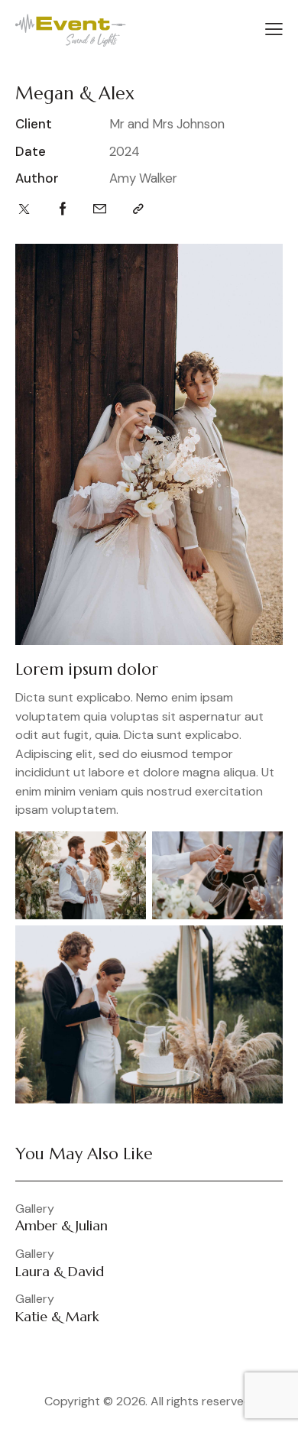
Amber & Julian (61, 1225)
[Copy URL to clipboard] (138, 209)
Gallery (34, 1209)
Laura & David (59, 1271)
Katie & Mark (57, 1316)
